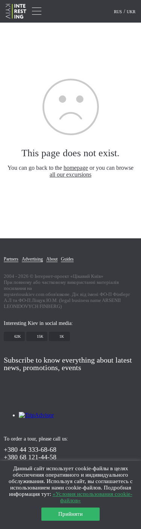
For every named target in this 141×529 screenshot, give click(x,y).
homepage (76, 168)
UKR (131, 11)
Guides (67, 259)
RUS (118, 11)
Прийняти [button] (70, 514)
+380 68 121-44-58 (30, 457)
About (52, 259)
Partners (11, 259)
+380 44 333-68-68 (30, 449)
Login (102, 11)
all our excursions (70, 174)
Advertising (32, 259)
